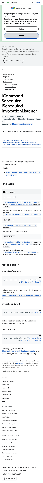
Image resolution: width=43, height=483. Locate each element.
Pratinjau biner (6, 391)
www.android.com (8, 450)
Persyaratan (5, 385)
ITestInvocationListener (22, 124)
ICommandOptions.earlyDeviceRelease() (20, 252)
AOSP (3, 69)
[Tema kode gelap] (40, 277)
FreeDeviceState (25, 204)
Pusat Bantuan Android (9, 439)
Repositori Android (8, 381)
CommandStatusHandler (11, 142)
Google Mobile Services (9, 453)
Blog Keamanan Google (9, 420)
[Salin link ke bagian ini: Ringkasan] (16, 184)
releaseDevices (10, 242)
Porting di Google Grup (9, 431)
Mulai (21, 36)
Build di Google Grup (9, 427)
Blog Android (6, 417)
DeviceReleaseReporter (29, 142)
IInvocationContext (29, 202)
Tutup (21, 29)
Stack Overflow (7, 456)
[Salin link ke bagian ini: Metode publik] (21, 265)
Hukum (27, 467)
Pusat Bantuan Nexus (8, 446)
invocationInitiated (12, 225)
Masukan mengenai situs (17, 471)
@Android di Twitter (8, 410)
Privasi (5, 471)
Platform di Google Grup (10, 424)
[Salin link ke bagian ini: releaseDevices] (18, 329)
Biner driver (5, 398)
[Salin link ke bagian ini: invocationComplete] (23, 271)
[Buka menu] (3, 2)
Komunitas (18, 467)
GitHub (4, 401)
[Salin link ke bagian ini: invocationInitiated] (22, 304)
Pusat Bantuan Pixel (8, 443)
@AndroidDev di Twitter (9, 414)
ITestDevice (12, 204)
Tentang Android (7, 467)
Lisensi (33, 467)
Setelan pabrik (6, 395)
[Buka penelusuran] (29, 2)
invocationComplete (12, 202)
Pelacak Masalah (7, 460)
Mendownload (6, 388)
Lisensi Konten (20, 363)
